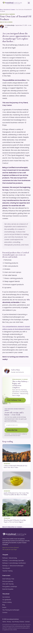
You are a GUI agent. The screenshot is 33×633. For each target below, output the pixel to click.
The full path (6, 568)
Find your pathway (7, 581)
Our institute (6, 597)
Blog (1, 9)
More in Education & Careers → (13, 527)
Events (4, 607)
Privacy (9, 621)
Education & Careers (9, 9)
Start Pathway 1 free (14, 400)
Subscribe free (12, 430)
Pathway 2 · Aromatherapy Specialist (13, 560)
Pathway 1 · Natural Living (9, 558)
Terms (4, 621)
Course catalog (7, 602)
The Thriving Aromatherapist (10, 610)
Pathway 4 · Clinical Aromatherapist (12, 566)
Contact (4, 612)
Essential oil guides (7, 589)
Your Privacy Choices (18, 621)
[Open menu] (29, 3)
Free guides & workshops (9, 586)
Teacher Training (7, 571)
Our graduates (6, 599)
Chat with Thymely (8, 584)
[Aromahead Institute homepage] (12, 3)
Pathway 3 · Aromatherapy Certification (14, 563)
